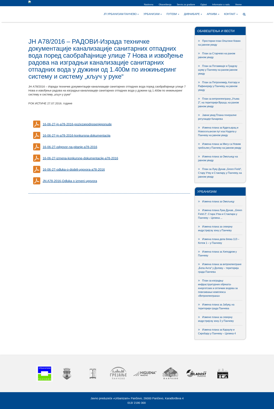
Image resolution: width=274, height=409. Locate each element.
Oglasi (203, 4)
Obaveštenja (165, 4)
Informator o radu (221, 4)
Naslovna (148, 4)
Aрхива (212, 14)
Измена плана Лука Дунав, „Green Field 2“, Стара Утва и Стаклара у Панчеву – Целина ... (220, 214)
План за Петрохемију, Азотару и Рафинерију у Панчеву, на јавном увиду (219, 86)
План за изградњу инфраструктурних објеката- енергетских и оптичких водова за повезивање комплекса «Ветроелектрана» (218, 288)
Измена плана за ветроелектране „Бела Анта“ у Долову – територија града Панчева (219, 268)
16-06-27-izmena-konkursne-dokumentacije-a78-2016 (80, 158)
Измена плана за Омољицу (218, 201)
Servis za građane (186, 4)
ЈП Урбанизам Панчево (120, 14)
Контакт (230, 14)
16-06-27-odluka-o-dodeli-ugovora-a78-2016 (74, 169)
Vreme (238, 4)
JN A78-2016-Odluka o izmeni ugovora (70, 181)
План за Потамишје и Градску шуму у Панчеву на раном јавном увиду (217, 70)
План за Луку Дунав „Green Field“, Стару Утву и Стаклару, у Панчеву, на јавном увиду (220, 173)
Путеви (172, 14)
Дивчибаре (192, 14)
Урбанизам (152, 14)
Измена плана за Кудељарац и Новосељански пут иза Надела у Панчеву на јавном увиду (218, 131)
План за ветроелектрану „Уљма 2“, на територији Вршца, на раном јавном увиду (218, 102)
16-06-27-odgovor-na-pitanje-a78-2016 (70, 147)
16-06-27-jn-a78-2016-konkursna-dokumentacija (76, 135)
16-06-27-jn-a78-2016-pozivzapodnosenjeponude (77, 124)
